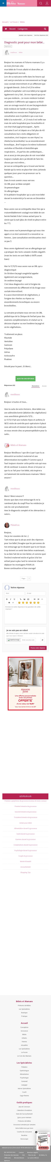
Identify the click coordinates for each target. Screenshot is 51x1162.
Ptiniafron (15, 525)
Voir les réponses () (41, 35)
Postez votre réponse (38, 648)
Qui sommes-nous (9, 1152)
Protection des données (11, 1155)
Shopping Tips (25, 872)
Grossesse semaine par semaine (24, 1124)
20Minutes (7, 1158)
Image (24, 599)
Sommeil (24, 1081)
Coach (24, 1092)
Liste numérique (38, 599)
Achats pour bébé (25, 823)
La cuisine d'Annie (33, 1158)
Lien (20, 599)
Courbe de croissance (24, 1131)
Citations (9, 602)
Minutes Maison (19, 1158)
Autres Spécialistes (24, 1088)
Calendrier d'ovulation (24, 1110)
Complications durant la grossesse (25, 845)
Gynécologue (24, 1070)
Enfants (24, 1038)
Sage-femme (24, 1095)
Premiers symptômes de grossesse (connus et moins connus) (25, 801)
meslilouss (13, 52)
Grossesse (24, 1031)
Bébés (22, 22)
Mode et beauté (25, 861)
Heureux (19, 602)
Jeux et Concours (24, 1106)
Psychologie (24, 1077)
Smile (23, 602)
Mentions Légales (32, 1152)
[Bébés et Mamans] (18, 3)
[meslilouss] (7, 52)
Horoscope (24, 1139)
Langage (24, 1085)
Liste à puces (34, 599)
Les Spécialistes (24, 1009)
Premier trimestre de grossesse (25, 806)
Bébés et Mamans (18, 445)
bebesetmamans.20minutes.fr (11, 1147)
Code (13, 602)
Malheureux (34, 602)
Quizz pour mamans (24, 1117)
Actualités (24, 1045)
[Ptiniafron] (7, 525)
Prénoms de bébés (24, 1121)
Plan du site (32, 1155)
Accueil (5, 22)
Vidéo (28, 599)
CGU (23, 1155)
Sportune (7, 1160)
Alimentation (24, 1074)
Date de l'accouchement (24, 1114)
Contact (21, 1152)
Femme (24, 1041)
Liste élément (42, 599)
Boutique (24, 1012)
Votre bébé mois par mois (24, 1128)
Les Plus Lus (25, 796)
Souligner (14, 599)
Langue (30, 602)
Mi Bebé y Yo (43, 1155)
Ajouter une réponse (25, 35)
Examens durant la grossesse (25, 839)
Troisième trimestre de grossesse (25, 817)
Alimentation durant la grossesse (25, 828)
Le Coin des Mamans (24, 1056)
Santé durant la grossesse (26, 834)
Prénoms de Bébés (24, 1005)
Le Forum (14, 22)
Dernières (35, 386)
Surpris (27, 602)
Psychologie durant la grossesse (25, 850)
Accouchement (26, 867)
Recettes (24, 1135)
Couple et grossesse (25, 856)
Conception (24, 1027)
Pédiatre (24, 1067)
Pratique (24, 1016)
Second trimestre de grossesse (25, 811)
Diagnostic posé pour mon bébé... (24, 42)
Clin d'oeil (38, 602)
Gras (6, 599)
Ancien (44, 386)
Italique (10, 599)
